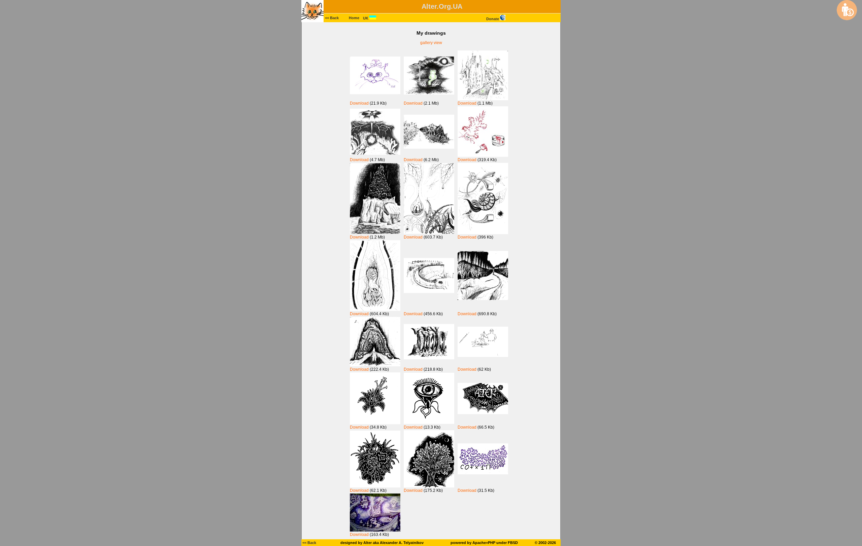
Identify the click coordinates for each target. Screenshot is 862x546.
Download (359, 103)
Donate (493, 19)
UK (366, 18)
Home (354, 18)
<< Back (332, 18)
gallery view (431, 42)
